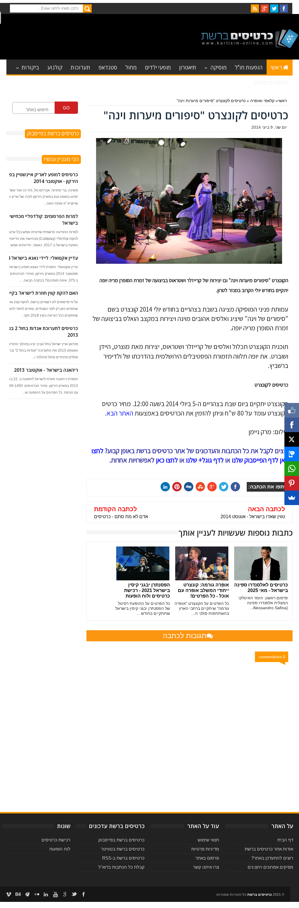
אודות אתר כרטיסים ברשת (269, 848)
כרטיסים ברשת (259, 895)
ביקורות (30, 67)
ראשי (276, 67)
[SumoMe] (291, 497)
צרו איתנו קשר (206, 867)
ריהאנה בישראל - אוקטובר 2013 (46, 370)
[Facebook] (291, 425)
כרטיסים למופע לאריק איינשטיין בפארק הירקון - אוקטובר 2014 (39, 177)
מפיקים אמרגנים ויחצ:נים (270, 867)
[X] (291, 439)
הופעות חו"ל (249, 67)
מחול (131, 67)
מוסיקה (218, 67)
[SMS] (291, 454)
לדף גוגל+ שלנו (205, 460)
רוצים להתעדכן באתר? (272, 857)
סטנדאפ (107, 67)
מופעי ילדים (158, 67)
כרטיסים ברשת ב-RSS (123, 857)
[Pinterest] (291, 483)
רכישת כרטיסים (271, 82)
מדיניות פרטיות (205, 848)
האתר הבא (120, 413)
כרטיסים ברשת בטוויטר (123, 848)
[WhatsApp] (291, 468)
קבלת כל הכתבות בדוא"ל (121, 867)
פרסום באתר (207, 857)
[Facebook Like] (291, 410)
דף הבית (285, 839)
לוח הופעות (59, 848)
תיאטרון (187, 67)
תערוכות (80, 67)
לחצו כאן (167, 460)
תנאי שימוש (208, 839)
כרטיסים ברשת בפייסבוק (121, 839)
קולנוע (54, 67)
